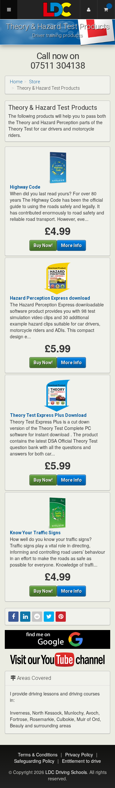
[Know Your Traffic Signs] (57, 512)
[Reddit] (37, 617)
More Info (71, 245)
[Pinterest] (61, 617)
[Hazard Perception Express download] (57, 278)
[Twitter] (49, 617)
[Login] (88, 9)
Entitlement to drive (81, 761)
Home (16, 81)
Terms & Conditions (37, 754)
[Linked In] (25, 617)
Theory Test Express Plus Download (48, 415)
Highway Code (25, 187)
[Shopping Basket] (106, 9)
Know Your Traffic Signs (35, 532)
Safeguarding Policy (34, 761)
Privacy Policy (79, 754)
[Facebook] (13, 617)
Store (34, 81)
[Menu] (9, 9)
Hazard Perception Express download (50, 298)
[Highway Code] (57, 167)
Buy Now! (43, 245)
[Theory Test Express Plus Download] (57, 395)
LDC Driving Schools (66, 772)
